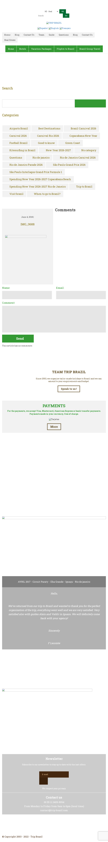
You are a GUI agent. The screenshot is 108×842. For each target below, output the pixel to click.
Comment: (8, 302)
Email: (60, 287)
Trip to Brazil (84, 186)
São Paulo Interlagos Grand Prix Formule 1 (35, 172)
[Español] (43, 28)
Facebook (47, 825)
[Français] (65, 28)
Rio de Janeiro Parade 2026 (26, 164)
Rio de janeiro (41, 157)
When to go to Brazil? (47, 194)
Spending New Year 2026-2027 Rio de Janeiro (37, 186)
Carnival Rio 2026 (48, 135)
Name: (6, 287)
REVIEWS (54, 501)
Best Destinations (49, 128)
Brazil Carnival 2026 (83, 128)
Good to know (46, 143)
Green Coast (72, 143)
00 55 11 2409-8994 (59, 2)
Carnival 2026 (18, 135)
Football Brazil (18, 143)
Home (51, 70)
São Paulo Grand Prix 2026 (69, 164)
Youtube (60, 825)
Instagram (54, 825)
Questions (15, 157)
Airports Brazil (18, 128)
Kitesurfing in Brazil (22, 150)
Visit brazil (16, 194)
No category (88, 150)
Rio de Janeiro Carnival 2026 (78, 157)
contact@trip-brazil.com (57, 6)
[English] (54, 28)
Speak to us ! (69, 388)
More (54, 426)
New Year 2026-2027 (58, 150)
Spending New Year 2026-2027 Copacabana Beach (40, 179)
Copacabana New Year (83, 135)
